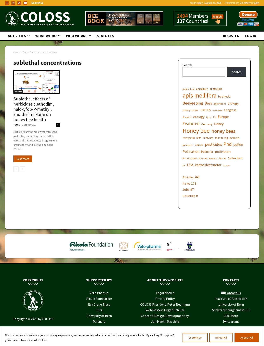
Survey (222, 158)
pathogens (187, 145)
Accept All (246, 337)
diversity (187, 117)
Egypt (209, 117)
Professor (203, 158)
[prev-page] (16, 169)
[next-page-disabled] (22, 169)
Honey (219, 124)
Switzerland (235, 158)
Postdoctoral (190, 158)
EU (214, 117)
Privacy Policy (165, 299)
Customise (195, 337)
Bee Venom (220, 103)
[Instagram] (13, 3)
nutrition (234, 137)
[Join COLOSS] (216, 22)
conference (217, 110)
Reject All (221, 337)
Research (213, 158)
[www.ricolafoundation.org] (91, 251)
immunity (208, 137)
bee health (224, 96)
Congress (230, 110)
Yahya (16, 124)
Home (16, 52)
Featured (191, 123)
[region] (132, 336)
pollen (238, 144)
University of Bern (249, 3)
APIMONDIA (216, 89)
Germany (206, 124)
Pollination (191, 151)
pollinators (223, 151)
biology (233, 103)
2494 (182, 16)
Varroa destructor (208, 165)
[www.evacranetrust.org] (123, 251)
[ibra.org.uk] (190, 251)
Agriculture (188, 89)
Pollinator (207, 152)
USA (190, 165)
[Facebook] (7, 3)
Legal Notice (165, 293)
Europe (223, 117)
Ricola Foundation (99, 299)
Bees (208, 103)
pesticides (213, 144)
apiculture (202, 89)
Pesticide (198, 144)
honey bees (223, 131)
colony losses (190, 110)
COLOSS (205, 110)
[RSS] (19, 3)
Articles (18, 91)
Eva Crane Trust (99, 304)
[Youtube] (25, 3)
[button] (37, 3)
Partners (99, 321)
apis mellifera (200, 95)
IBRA (198, 137)
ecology (199, 117)
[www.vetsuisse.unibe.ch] (173, 251)
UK (184, 165)
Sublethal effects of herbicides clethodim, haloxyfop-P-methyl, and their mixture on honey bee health (33, 109)
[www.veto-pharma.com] (147, 251)
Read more (22, 159)
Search (187, 65)
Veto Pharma (99, 293)
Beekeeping (193, 103)
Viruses (226, 165)
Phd (228, 144)
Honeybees (189, 137)
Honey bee (196, 130)
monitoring (221, 137)
